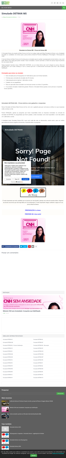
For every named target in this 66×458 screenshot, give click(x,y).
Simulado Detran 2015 (15, 427)
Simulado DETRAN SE (38, 374)
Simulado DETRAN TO (38, 377)
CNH (4, 313)
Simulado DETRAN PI (38, 363)
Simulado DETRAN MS (8, 357)
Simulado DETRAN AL (38, 339)
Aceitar (34, 455)
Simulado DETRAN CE (8, 348)
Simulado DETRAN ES (7, 351)
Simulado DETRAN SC (8, 374)
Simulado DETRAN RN (8, 368)
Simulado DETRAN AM (8, 342)
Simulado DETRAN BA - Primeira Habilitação (13, 345)
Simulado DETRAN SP (7, 377)
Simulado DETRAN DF (38, 348)
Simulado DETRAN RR (7, 371)
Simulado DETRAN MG (38, 354)
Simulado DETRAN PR (7, 366)
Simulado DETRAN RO (38, 368)
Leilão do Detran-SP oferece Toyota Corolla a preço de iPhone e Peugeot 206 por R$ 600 (31, 401)
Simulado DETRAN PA (8, 360)
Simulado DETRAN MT (38, 357)
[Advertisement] (25, 96)
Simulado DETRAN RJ (38, 366)
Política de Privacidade (58, 453)
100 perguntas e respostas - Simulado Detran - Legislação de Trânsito (27, 433)
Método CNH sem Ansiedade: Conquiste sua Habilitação (21, 311)
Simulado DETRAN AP (38, 342)
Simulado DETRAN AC (8, 339)
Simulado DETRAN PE (7, 363)
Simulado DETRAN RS (38, 371)
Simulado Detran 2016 (15, 446)
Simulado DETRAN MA (8, 354)
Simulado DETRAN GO (38, 351)
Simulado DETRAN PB (38, 360)
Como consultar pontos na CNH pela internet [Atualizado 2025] (25, 414)
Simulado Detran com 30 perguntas (18, 440)
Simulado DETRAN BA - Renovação (41, 345)
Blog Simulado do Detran (10, 17)
